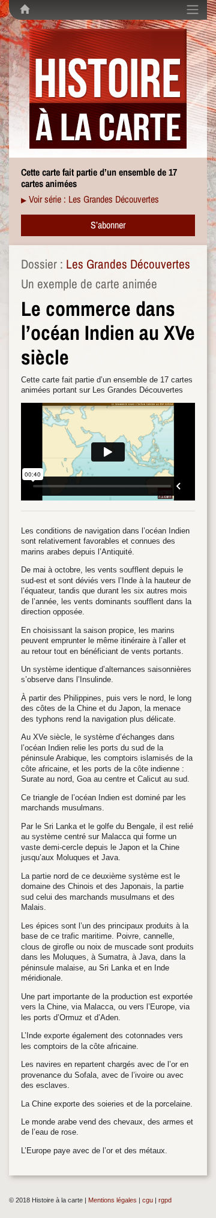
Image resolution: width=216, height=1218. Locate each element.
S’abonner (108, 224)
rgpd (165, 1200)
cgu (147, 1200)
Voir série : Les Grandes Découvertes (94, 199)
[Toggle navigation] (192, 9)
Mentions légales (112, 1200)
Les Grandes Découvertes (128, 264)
